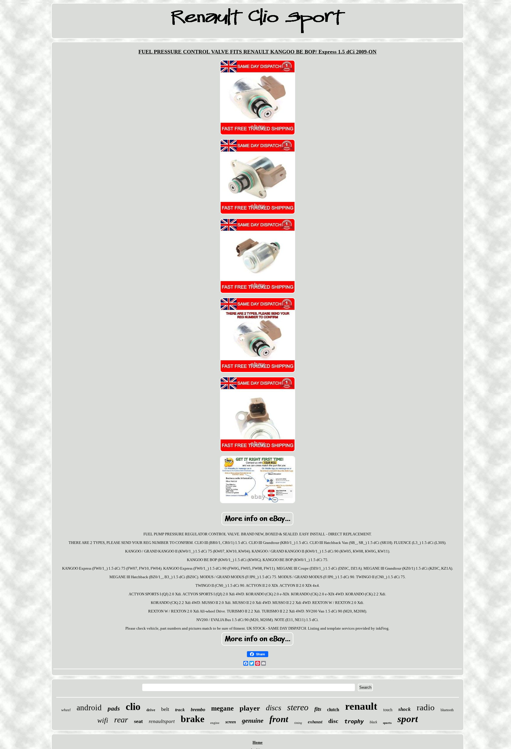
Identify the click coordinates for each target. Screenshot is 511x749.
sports (387, 722)
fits (317, 709)
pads (114, 708)
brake (192, 719)
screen (230, 722)
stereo (297, 707)
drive (150, 710)
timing (298, 722)
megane (222, 708)
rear (121, 719)
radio (426, 707)
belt (165, 709)
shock (404, 709)
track (180, 709)
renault (361, 706)
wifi (102, 720)
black (373, 722)
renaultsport (162, 721)
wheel (66, 710)
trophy (354, 721)
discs (273, 707)
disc (333, 721)
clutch (333, 709)
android (89, 707)
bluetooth (447, 710)
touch (387, 710)
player (250, 708)
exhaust (315, 721)
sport (407, 719)
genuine (252, 720)
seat (138, 721)
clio (133, 706)
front (278, 719)
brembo (198, 709)
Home (258, 742)
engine (214, 722)
